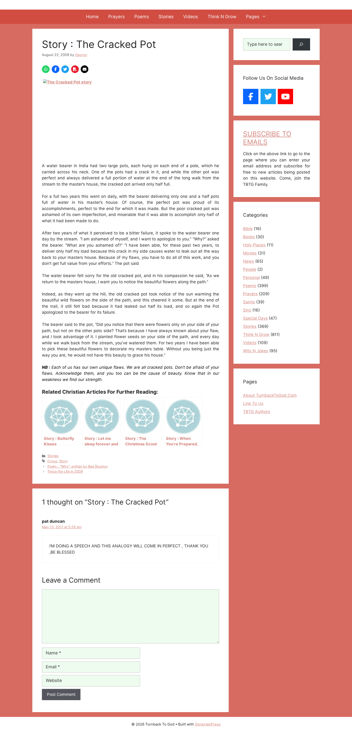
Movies (250, 253)
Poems (141, 16)
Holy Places (254, 245)
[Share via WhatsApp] (46, 69)
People (249, 269)
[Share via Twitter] (65, 69)
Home (92, 16)
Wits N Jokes (255, 350)
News (248, 261)
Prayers (116, 16)
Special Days (255, 318)
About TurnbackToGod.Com (270, 395)
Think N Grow (222, 16)
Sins (247, 310)
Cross (52, 461)
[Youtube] (285, 96)
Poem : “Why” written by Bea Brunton (77, 466)
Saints (249, 302)
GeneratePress (208, 724)
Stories (166, 16)
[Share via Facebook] (55, 69)
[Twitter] (268, 96)
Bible (248, 228)
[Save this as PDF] (75, 69)
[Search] (301, 44)
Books (249, 236)
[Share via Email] (84, 69)
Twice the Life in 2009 (65, 471)
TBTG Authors (256, 411)
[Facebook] (250, 96)
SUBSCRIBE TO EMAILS (267, 138)
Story (63, 461)
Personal (251, 277)
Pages (252, 16)
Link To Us (253, 403)
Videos (190, 16)
